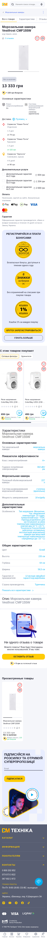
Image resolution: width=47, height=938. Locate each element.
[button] (15, 71)
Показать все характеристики (16, 590)
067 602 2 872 (8, 879)
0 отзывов (9, 38)
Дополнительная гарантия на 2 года (19, 175)
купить (19, 412)
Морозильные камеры (14, 12)
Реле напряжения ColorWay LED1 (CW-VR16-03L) (34, 401)
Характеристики (27, 19)
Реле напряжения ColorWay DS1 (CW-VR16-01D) (9, 401)
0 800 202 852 (8, 870)
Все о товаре (8, 19)
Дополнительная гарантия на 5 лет (19, 188)
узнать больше (23, 338)
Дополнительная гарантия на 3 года (19, 181)
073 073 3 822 (8, 874)
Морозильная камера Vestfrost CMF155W (12, 722)
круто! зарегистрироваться (23, 330)
